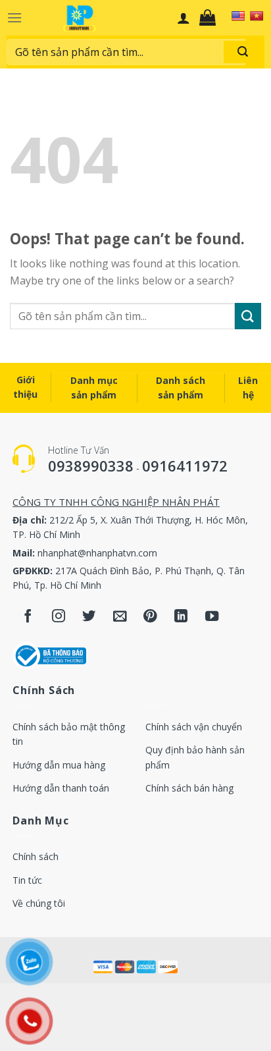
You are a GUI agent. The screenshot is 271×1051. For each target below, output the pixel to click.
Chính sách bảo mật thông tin (68, 733)
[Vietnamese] (256, 16)
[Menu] (14, 17)
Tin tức (27, 880)
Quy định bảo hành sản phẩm (195, 756)
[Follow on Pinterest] (150, 617)
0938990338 (91, 465)
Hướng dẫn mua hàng (58, 765)
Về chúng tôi (38, 903)
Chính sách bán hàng (189, 788)
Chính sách (35, 856)
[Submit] (243, 52)
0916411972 (185, 465)
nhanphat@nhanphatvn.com (97, 553)
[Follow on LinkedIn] (181, 617)
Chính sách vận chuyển (193, 726)
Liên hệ (248, 387)
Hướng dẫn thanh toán (60, 788)
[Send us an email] (120, 617)
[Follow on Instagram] (59, 617)
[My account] (183, 17)
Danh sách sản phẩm (180, 387)
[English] (238, 16)
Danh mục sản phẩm (94, 387)
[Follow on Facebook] (28, 617)
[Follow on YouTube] (212, 617)
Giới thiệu (25, 386)
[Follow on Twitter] (89, 617)
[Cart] (210, 18)
